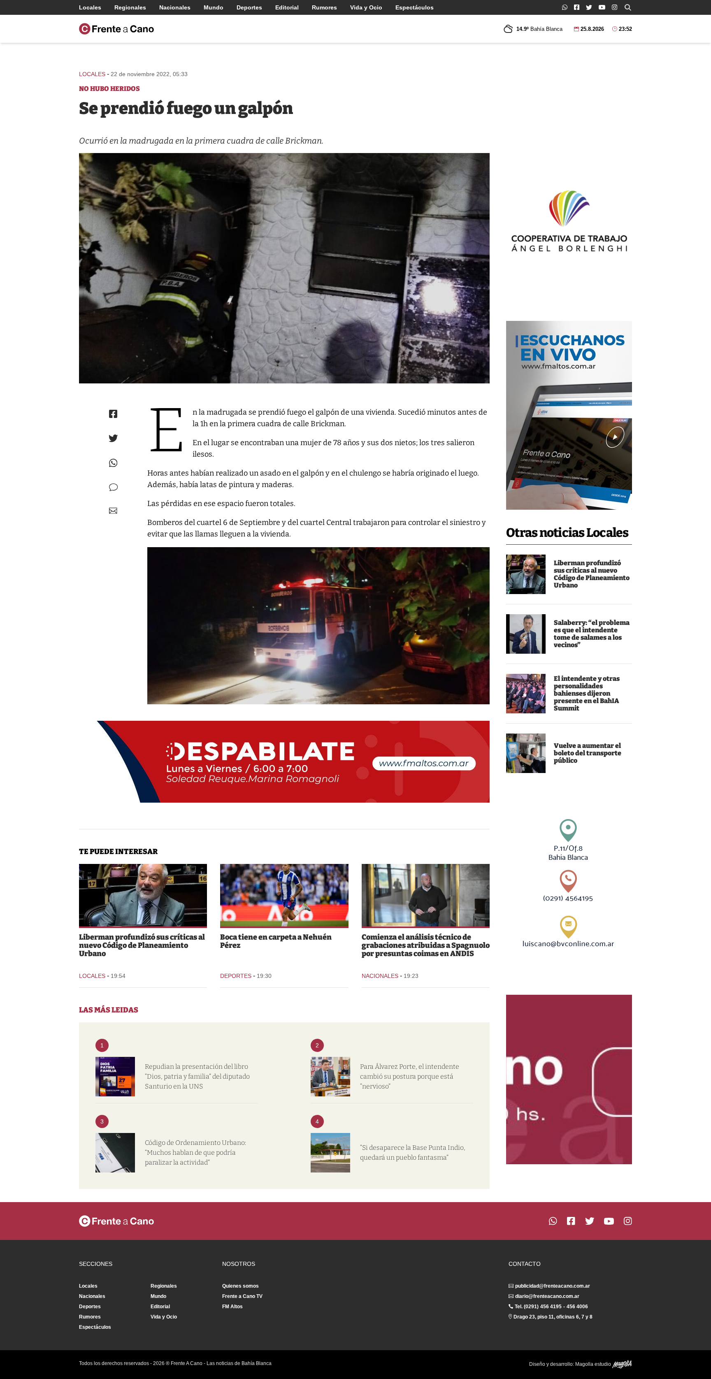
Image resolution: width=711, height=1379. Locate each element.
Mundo (213, 7)
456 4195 (551, 1306)
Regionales (130, 7)
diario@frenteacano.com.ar (547, 1296)
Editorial (287, 7)
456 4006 (577, 1306)
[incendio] (284, 268)
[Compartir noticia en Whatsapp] (113, 463)
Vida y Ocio (366, 7)
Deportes (249, 7)
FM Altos (232, 1306)
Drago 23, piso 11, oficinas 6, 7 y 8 (553, 1317)
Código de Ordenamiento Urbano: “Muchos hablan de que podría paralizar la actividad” (195, 1152)
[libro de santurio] (115, 1076)
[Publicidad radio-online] (569, 415)
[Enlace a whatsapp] (564, 7)
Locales (90, 7)
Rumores (324, 7)
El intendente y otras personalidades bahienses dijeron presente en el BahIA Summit (587, 693)
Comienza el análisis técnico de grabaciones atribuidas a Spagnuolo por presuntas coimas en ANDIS (426, 945)
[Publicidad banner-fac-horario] (569, 1079)
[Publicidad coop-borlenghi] (569, 219)
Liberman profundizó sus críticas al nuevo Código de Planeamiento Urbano (592, 574)
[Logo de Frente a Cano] (116, 29)
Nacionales (175, 7)
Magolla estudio (593, 1364)
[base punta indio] (330, 1152)
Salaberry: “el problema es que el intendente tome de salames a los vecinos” (592, 634)
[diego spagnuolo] (426, 895)
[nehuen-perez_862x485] (284, 895)
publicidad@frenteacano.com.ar (552, 1286)
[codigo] (115, 1152)
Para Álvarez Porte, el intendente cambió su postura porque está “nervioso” (409, 1076)
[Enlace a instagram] (614, 7)
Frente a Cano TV (242, 1296)
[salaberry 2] (526, 634)
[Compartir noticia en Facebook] (113, 414)
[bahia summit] (526, 693)
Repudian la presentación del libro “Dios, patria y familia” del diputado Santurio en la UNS (197, 1076)
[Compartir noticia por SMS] (113, 487)
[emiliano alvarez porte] (330, 1076)
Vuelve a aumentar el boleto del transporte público (587, 753)
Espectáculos (414, 7)
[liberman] (526, 574)
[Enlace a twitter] (589, 7)
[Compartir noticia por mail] (113, 511)
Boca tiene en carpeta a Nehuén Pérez (276, 941)
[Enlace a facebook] (576, 7)
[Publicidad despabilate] (284, 762)
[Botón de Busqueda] (628, 7)
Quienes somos (240, 1286)
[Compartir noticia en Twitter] (113, 438)
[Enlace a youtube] (602, 7)
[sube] (526, 753)
